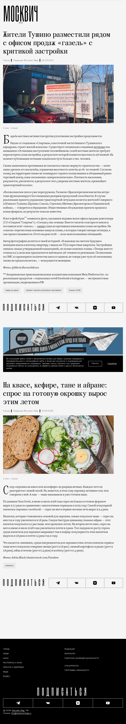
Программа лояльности (77, 670)
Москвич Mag (18, 710)
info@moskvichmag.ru (21, 713)
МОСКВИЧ (20, 13)
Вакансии (70, 654)
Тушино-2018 (74, 290)
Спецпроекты (72, 666)
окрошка (9, 566)
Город (6, 60)
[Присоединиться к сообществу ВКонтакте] (76, 308)
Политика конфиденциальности (82, 658)
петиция (99, 147)
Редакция (70, 649)
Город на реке (11, 290)
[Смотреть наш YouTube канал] (113, 308)
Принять (95, 363)
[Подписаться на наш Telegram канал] (58, 308)
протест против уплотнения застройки (43, 290)
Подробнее (112, 364)
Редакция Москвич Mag (25, 60)
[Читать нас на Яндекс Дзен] (95, 308)
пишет (41, 226)
